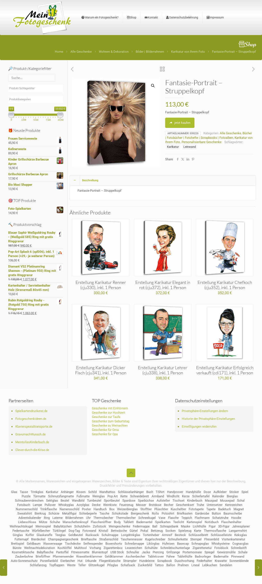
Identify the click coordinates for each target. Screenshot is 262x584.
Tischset (178, 500)
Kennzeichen (233, 505)
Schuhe (55, 522)
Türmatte (39, 496)
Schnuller (132, 552)
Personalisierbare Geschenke (201, 142)
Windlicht (173, 496)
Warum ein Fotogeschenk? (101, 17)
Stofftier (146, 509)
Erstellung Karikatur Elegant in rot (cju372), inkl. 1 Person (162, 285)
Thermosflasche (215, 531)
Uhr (88, 518)
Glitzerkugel (96, 565)
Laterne (57, 518)
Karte (197, 531)
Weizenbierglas (127, 509)
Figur (212, 526)
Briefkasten (184, 513)
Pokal (144, 531)
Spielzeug (184, 531)
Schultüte (151, 548)
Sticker (234, 492)
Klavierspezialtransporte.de (33, 426)
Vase (161, 518)
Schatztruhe (220, 518)
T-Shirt (160, 492)
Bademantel (144, 522)
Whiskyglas (66, 505)
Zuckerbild (145, 565)
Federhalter (204, 561)
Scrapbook (164, 561)
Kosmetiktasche (23, 552)
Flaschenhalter (231, 522)
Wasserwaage (52, 543)
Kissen (81, 492)
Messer (141, 505)
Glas (14, 492)
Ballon (170, 565)
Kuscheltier (178, 509)
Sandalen (226, 565)
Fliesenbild (211, 539)
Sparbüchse (146, 500)
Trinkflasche (48, 509)
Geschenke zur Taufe (106, 417)
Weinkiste (110, 505)
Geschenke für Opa (105, 434)
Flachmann (202, 518)
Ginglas (18, 535)
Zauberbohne (24, 556)
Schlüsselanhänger (131, 492)
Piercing (158, 552)
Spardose (128, 500)
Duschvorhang (184, 561)
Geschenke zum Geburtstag (110, 421)
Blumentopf (100, 552)
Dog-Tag (74, 531)
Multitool (80, 548)
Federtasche (20, 531)
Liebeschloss (27, 522)
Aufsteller (163, 500)
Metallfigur (69, 513)
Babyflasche (45, 552)
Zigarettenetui (202, 548)
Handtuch (100, 509)
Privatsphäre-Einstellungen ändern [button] (205, 411)
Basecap (183, 543)
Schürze (54, 513)
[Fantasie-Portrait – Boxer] (3, 567)
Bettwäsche (119, 531)
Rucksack (92, 535)
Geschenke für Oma (105, 430)
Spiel (245, 492)
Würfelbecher (41, 531)
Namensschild (69, 509)
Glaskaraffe (44, 535)
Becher (168, 505)
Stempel (196, 539)
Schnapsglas (200, 543)
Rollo (155, 513)
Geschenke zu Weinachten (110, 425)
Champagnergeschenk (63, 539)
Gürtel (134, 531)
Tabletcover (156, 556)
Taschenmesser (131, 539)
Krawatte (221, 561)
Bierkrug (40, 513)
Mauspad (211, 500)
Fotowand (89, 531)
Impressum (216, 17)
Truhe (200, 505)
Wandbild (78, 500)
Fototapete (196, 509)
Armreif (167, 535)
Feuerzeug (126, 505)
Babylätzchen (63, 526)
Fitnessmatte (80, 552)
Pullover (50, 505)
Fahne (170, 556)
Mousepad (227, 500)
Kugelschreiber (155, 539)
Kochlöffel (65, 548)
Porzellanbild (49, 561)
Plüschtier (161, 509)
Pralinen (183, 565)
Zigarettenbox (113, 548)
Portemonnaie (192, 552)
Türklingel (59, 531)
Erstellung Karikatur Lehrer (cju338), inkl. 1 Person (162, 370)
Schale (242, 552)
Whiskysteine (220, 543)
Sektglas (52, 500)
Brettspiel (17, 543)
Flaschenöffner (101, 522)
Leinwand (189, 146)
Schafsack (128, 565)
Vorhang (95, 548)
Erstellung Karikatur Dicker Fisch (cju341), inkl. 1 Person (100, 370)
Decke (96, 505)
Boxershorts (113, 543)
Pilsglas (112, 565)
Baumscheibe (233, 513)
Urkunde (90, 561)
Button (216, 513)
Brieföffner (43, 556)
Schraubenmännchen (29, 500)
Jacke (146, 552)
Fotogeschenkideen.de (30, 419)
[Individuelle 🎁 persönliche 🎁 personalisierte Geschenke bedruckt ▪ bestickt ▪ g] (42, 17)
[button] (153, 86)
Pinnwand (237, 556)
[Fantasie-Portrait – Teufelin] (258, 567)
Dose (207, 492)
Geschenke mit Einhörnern (110, 408)
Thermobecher (103, 518)
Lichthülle (199, 526)
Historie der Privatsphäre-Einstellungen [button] (208, 419)
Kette (124, 496)
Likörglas (153, 543)
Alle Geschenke (81, 52)
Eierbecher (67, 561)
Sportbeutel (112, 500)
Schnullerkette (178, 539)
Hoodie (236, 518)
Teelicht (178, 522)
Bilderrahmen (74, 518)
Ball (154, 526)
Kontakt (153, 17)
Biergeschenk (140, 513)
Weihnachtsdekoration (39, 548)
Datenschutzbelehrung (183, 17)
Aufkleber (220, 492)
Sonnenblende (239, 561)
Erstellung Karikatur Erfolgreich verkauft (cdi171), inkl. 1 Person (224, 370)
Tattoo (159, 565)
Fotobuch (23, 505)
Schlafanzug (38, 565)
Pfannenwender (63, 556)
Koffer (30, 535)
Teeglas (60, 535)
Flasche (173, 518)
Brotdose (155, 505)
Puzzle (26, 496)
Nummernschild (26, 509)
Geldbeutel (75, 535)
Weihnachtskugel (21, 526)
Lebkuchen (209, 565)
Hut (80, 561)
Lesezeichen (133, 548)
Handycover (175, 492)
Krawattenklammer (89, 556)
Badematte (221, 556)
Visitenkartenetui (233, 539)
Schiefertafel (201, 496)
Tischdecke (73, 543)
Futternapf (21, 539)
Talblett (128, 522)
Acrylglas (83, 505)
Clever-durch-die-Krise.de (32, 450)
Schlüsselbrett (198, 535)
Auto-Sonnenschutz (24, 561)
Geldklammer (114, 556)
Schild (92, 492)
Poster (86, 509)
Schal (241, 500)
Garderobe (202, 513)
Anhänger (67, 492)
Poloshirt (168, 513)
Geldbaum (34, 543)
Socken (170, 531)
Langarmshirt (238, 531)
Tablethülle (184, 556)
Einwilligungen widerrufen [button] (199, 426)
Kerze (186, 496)
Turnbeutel (94, 500)
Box (111, 509)
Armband (158, 496)
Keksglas (240, 535)
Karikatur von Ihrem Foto (188, 52)
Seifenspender (93, 543)
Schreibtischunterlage (175, 548)
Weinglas (98, 496)
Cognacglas (240, 543)
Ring (47, 518)
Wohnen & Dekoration (114, 52)
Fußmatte (83, 496)
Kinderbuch (194, 500)
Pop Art (112, 496)
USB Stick (117, 552)
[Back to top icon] (131, 473)
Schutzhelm (82, 526)
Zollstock (99, 526)
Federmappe (141, 526)
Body (117, 522)
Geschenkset (185, 505)
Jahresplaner (241, 526)
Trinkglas (37, 492)
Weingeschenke (119, 526)
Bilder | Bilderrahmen (150, 52)
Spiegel (209, 552)
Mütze (43, 522)
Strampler (130, 561)
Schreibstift (239, 548)
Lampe (37, 505)
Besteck (180, 535)
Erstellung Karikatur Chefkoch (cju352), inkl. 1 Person (225, 285)
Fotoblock (221, 548)
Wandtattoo (107, 492)
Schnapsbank (169, 526)
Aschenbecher (135, 556)
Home (59, 52)
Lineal (195, 565)
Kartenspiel (194, 522)
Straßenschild (108, 539)
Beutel (65, 500)
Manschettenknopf (75, 522)
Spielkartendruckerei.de (31, 411)
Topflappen (56, 565)
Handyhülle (193, 492)
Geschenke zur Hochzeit (108, 412)
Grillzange (173, 552)
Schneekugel (147, 518)
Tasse (24, 492)
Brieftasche (89, 539)
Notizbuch (212, 522)
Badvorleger (203, 556)
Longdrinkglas (130, 535)
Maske (185, 526)
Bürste (17, 548)
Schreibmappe (134, 543)
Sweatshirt (24, 513)
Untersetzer (214, 505)
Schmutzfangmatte (61, 496)
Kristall (103, 531)
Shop (133, 17)
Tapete (211, 509)
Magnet (239, 509)
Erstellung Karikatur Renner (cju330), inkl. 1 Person (101, 285)
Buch (149, 492)
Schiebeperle (88, 513)
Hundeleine (147, 561)
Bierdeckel (38, 539)
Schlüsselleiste (221, 535)
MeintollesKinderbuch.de (32, 442)
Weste (71, 565)
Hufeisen (168, 543)
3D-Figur (223, 526)
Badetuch (224, 509)
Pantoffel (62, 552)
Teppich (186, 518)
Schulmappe (110, 535)
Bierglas (232, 496)
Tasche (104, 513)
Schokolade (120, 513)
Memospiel (43, 526)
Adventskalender (29, 518)
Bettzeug (157, 531)
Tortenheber (151, 535)
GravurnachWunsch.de (30, 434)
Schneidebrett (139, 496)
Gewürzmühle (226, 552)
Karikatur (173, 146)
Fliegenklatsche (110, 561)
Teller (82, 565)
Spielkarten (163, 522)
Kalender (218, 496)
